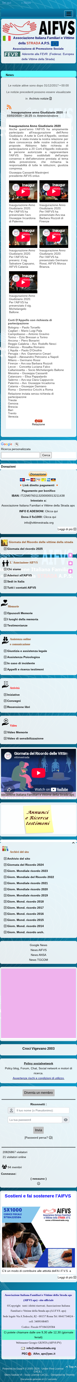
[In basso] (70, 571)
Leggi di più (66, 529)
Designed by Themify (63, 1374)
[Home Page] (38, 27)
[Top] (70, 555)
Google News (38, 945)
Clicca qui (51, 511)
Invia (38, 1130)
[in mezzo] (70, 563)
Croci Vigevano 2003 (38, 1048)
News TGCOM (38, 959)
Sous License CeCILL (36, 1374)
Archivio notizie (39, 98)
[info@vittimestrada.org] (23, 1348)
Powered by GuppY (13, 1368)
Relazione (38, 424)
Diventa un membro (38, 1092)
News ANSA (38, 954)
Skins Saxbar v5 (13, 1374)
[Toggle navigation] (68, 13)
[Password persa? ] (39, 1137)
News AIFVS (39, 950)
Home (16, 2)
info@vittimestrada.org (39, 522)
